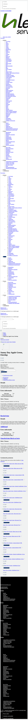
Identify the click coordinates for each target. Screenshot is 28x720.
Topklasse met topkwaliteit (8, 646)
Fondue (4, 608)
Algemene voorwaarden (8, 716)
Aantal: (2, 370)
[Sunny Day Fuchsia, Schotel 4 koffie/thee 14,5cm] (14, 554)
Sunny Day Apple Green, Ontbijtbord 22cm (12, 502)
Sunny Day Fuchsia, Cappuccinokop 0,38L (12, 547)
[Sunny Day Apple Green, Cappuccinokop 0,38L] (13, 475)
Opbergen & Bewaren (7, 614)
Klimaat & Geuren (7, 627)
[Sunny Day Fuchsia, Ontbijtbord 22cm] (11, 565)
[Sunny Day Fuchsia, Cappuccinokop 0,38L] (12, 542)
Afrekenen (5, 3)
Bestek (4, 593)
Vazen (4, 633)
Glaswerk (5, 594)
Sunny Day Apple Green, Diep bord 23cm (12, 513)
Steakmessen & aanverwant (8, 600)
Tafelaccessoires (6, 597)
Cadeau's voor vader (7, 642)
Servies (4, 335)
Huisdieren (5, 625)
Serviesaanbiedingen (7, 645)
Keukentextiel (6, 611)
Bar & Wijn (5, 623)
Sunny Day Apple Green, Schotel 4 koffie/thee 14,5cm (14, 491)
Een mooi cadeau (6, 643)
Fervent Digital (9, 711)
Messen (4, 613)
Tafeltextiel (5, 596)
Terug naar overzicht (5, 339)
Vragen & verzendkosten (8, 718)
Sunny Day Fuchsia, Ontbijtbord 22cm (11, 570)
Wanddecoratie (6, 634)
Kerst (4, 644)
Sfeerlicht (5, 631)
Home (4, 332)
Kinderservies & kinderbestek (9, 599)
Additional (5, 378)
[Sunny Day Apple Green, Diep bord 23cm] (12, 508)
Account (5, 1)
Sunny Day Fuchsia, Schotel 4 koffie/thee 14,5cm (13, 559)
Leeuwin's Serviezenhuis (9, 710)
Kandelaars (5, 626)
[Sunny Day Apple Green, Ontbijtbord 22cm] (12, 497)
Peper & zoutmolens (7, 618)
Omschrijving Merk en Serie (9, 380)
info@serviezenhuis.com (6, 584)
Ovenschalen (5, 615)
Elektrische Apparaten (7, 607)
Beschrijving (5, 377)
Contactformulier (4, 587)
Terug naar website (7, 36)
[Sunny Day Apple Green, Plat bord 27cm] (12, 520)
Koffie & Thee (6, 612)
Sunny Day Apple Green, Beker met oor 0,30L (12, 468)
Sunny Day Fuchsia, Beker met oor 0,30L (11, 536)
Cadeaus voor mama (7, 641)
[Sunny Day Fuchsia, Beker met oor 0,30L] (12, 531)
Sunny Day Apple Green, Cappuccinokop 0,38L (13, 479)
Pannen (4, 616)
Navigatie (2, 38)
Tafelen (4, 334)
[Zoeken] (13, 319)
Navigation (3, 172)
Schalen (4, 630)
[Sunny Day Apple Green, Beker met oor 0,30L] (13, 463)
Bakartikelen (5, 605)
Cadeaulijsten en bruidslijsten (9, 639)
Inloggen (5, 6)
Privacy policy (6, 713)
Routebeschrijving (4, 588)
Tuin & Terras (6, 632)
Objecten (5, 629)
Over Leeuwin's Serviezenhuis (9, 8)
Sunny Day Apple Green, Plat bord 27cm (11, 525)
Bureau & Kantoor (7, 624)
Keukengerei (5, 610)
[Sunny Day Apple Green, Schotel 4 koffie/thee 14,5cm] (15, 486)
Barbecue (5, 606)
